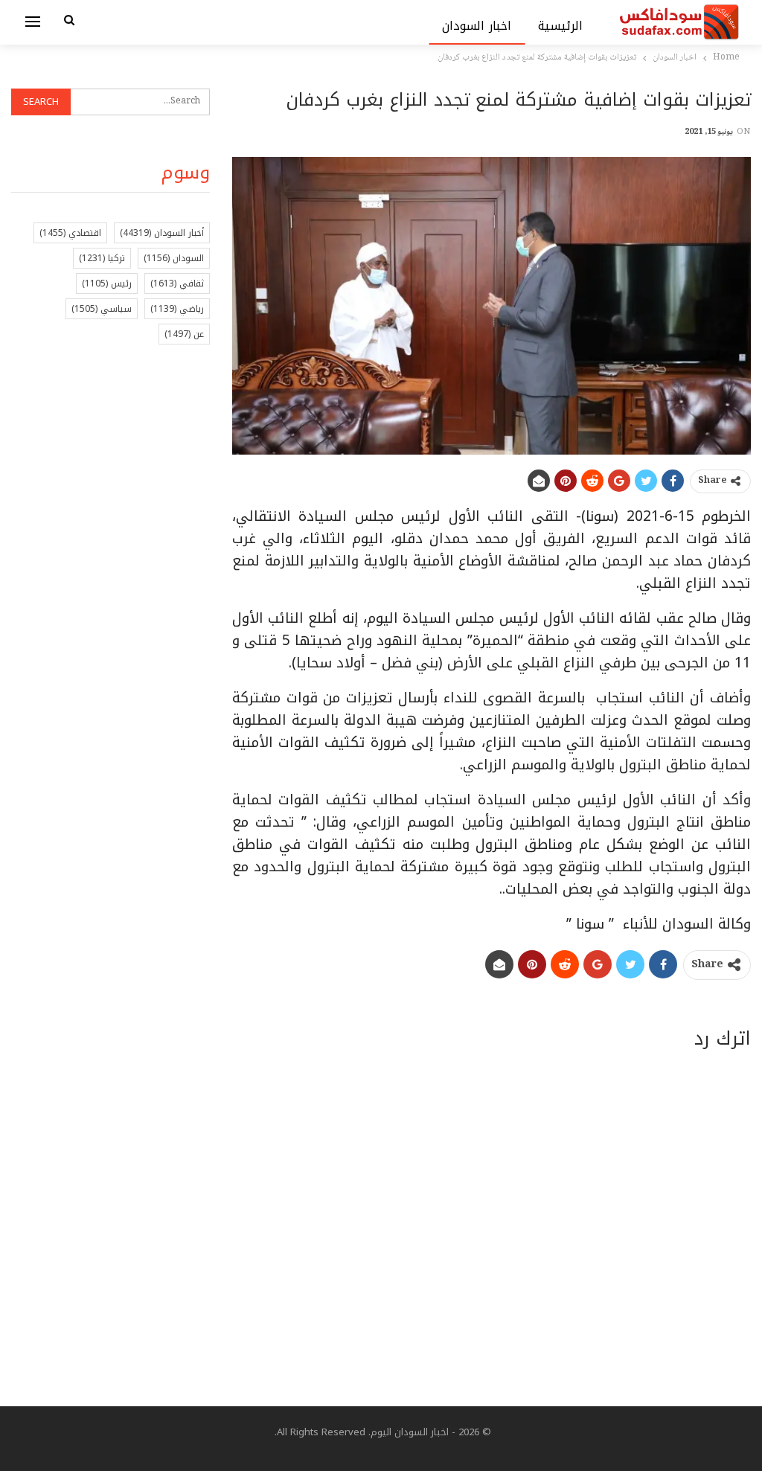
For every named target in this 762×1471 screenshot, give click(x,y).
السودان (174, 258)
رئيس (107, 283)
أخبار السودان (162, 233)
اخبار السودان (476, 25)
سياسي (101, 309)
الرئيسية (560, 25)
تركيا (102, 258)
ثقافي (177, 283)
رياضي (177, 309)
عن (184, 334)
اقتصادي (70, 233)
